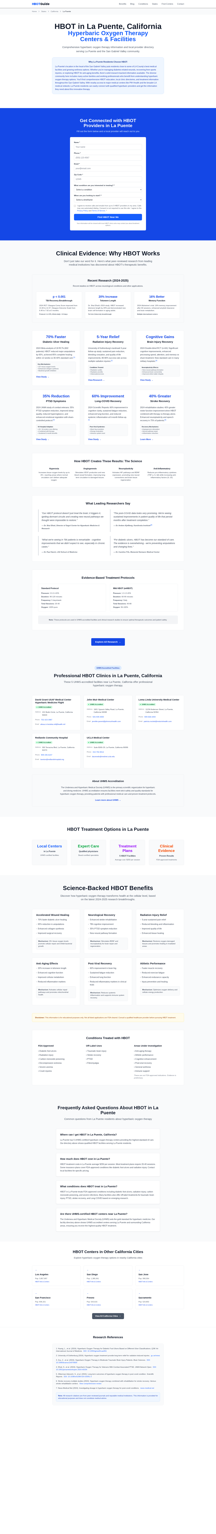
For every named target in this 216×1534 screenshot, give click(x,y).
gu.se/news (155, 1356)
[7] (151, 525)
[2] (111, 360)
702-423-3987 (46, 720)
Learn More (146, 439)
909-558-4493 (150, 717)
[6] (165, 420)
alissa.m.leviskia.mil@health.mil (52, 724)
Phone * (77, 153)
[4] (54, 420)
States (155, 4)
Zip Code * (78, 175)
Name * (77, 142)
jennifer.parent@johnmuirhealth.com (106, 721)
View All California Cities (106, 1316)
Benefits (122, 4)
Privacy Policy (82, 211)
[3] (156, 360)
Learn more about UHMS (108, 800)
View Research (96, 380)
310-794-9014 (98, 752)
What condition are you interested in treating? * (94, 185)
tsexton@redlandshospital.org (52, 759)
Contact (180, 4)
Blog (132, 4)
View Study (42, 377)
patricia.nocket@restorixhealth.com (158, 721)
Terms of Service (98, 211)
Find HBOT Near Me (108, 217)
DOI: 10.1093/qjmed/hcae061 (95, 1351)
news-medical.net (147, 1388)
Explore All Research (108, 642)
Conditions (143, 4)
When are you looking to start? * (88, 196)
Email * (77, 164)
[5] (89, 420)
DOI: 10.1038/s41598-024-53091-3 (78, 1377)
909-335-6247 (46, 755)
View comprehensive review (90, 1384)
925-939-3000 (98, 717)
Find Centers (167, 4)
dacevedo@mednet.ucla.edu (103, 756)
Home (34, 11)
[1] (74, 357)
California (54, 11)
